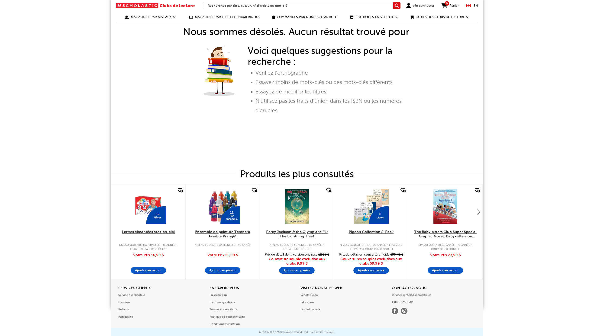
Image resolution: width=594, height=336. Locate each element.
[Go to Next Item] (479, 211)
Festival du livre (310, 309)
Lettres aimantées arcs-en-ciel (148, 232)
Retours (123, 309)
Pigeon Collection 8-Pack (371, 232)
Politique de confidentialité (227, 316)
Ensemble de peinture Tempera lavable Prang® (222, 234)
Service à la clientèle (131, 295)
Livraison (124, 302)
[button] (150, 17)
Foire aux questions (222, 302)
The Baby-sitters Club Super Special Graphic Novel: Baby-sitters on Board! (445, 234)
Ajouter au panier (148, 270)
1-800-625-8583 (402, 302)
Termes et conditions (223, 309)
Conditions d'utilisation (225, 324)
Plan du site (125, 316)
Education (307, 302)
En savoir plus (218, 295)
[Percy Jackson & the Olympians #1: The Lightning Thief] (297, 206)
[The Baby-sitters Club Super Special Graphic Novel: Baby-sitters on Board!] (445, 206)
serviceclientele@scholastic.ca (411, 295)
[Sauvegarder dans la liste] (180, 190)
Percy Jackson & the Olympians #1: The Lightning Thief (297, 234)
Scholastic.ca (309, 295)
